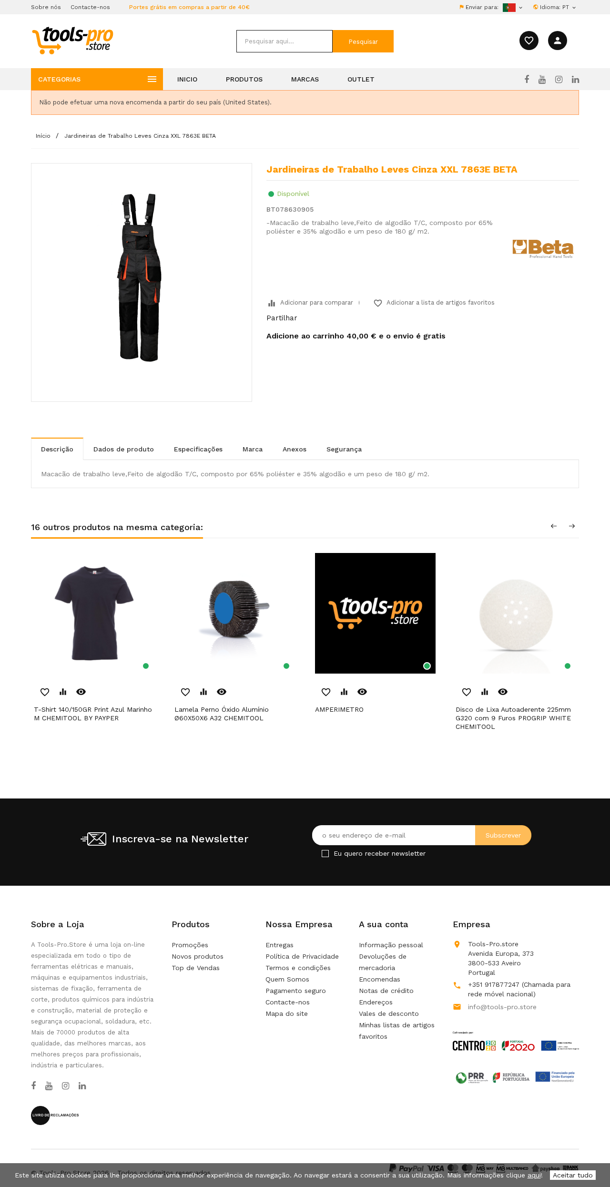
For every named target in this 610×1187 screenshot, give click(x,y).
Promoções (190, 945)
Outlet (361, 79)
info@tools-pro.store (502, 1007)
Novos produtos (198, 956)
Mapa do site (286, 1013)
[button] (586, 1156)
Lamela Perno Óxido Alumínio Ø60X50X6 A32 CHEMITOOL (221, 714)
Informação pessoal (391, 945)
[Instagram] (558, 79)
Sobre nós (46, 7)
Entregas (279, 945)
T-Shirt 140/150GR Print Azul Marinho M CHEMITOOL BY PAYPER (93, 714)
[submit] (363, 41)
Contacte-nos (90, 7)
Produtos (244, 79)
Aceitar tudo (573, 1175)
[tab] (57, 449)
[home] (72, 40)
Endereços (376, 1002)
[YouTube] (542, 79)
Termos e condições (298, 968)
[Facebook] (526, 79)
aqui (534, 1175)
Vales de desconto (389, 1013)
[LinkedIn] (575, 79)
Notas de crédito (386, 990)
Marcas (305, 79)
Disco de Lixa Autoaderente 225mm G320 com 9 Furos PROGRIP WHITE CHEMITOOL (513, 718)
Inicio (187, 79)
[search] (284, 41)
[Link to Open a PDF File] (516, 1032)
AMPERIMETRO (339, 709)
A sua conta (383, 924)
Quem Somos (287, 979)
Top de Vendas (196, 968)
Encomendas (379, 979)
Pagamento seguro (295, 990)
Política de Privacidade (302, 956)
